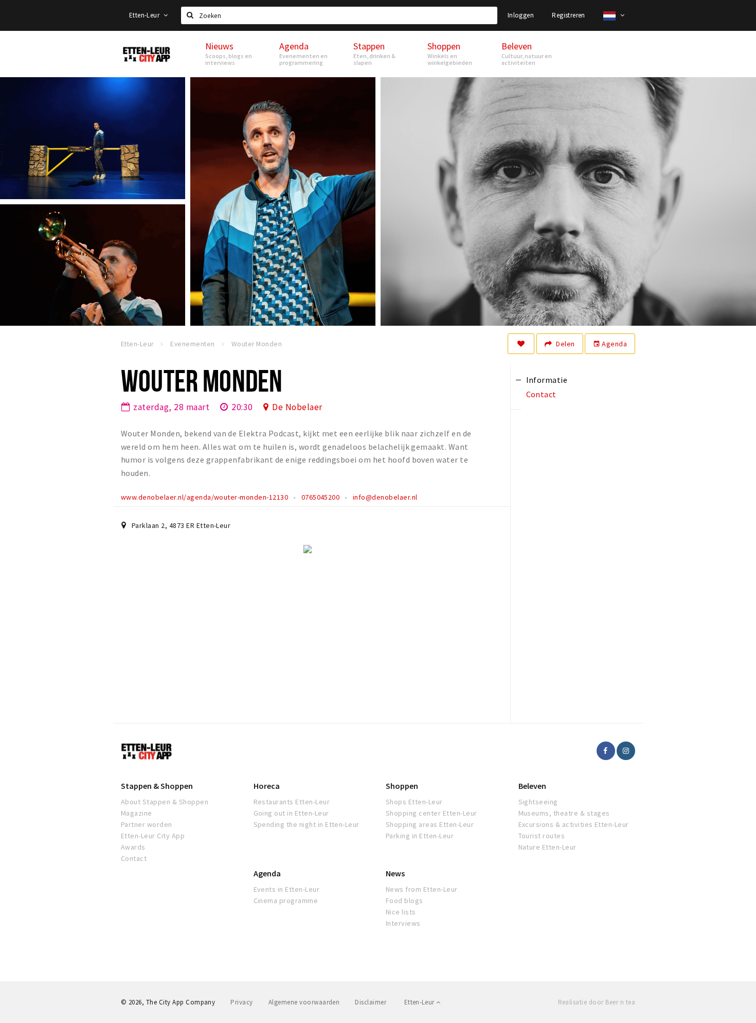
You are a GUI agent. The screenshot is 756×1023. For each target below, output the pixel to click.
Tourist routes (541, 835)
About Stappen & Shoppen (164, 801)
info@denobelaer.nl (385, 497)
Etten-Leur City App (153, 835)
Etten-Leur (145, 15)
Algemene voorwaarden (304, 1002)
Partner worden (146, 824)
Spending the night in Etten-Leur (306, 824)
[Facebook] (606, 751)
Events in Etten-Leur (287, 889)
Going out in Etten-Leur (291, 813)
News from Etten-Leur (422, 889)
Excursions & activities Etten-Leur (573, 824)
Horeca (267, 786)
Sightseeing (538, 801)
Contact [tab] (541, 394)
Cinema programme (286, 900)
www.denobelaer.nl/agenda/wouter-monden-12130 (204, 497)
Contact (134, 858)
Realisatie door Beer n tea (596, 1002)
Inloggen (521, 15)
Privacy (241, 1002)
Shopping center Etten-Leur (431, 813)
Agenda (610, 343)
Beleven (532, 786)
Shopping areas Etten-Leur (430, 824)
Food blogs (404, 900)
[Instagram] (626, 751)
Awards (133, 847)
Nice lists (401, 911)
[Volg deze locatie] (521, 343)
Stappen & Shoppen (157, 786)
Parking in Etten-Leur (420, 835)
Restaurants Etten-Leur (292, 801)
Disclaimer (370, 1002)
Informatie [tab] (547, 380)
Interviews (403, 923)
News (395, 873)
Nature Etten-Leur (547, 847)
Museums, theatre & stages (564, 813)
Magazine (136, 813)
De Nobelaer (297, 407)
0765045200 (320, 497)
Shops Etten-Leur (414, 801)
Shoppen (402, 786)
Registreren (568, 15)
